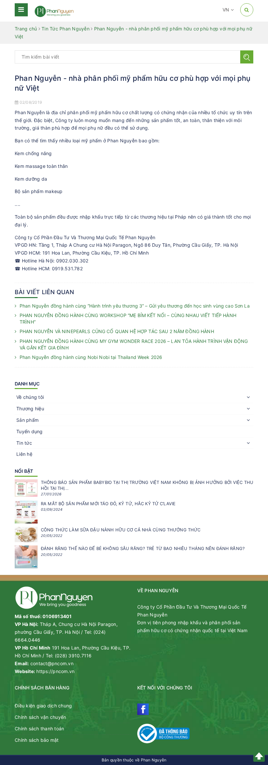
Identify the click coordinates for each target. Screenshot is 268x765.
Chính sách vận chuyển (40, 717)
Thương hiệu (30, 408)
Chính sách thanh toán (39, 728)
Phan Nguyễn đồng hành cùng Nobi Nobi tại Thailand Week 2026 (91, 357)
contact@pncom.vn (52, 663)
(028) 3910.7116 (73, 655)
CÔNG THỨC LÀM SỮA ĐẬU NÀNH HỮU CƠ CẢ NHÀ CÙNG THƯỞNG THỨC (120, 529)
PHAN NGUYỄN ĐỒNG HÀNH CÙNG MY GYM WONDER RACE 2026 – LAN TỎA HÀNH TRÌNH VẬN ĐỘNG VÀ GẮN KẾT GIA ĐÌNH (134, 344)
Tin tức (24, 443)
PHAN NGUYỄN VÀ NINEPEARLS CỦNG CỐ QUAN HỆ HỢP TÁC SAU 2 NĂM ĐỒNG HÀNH (117, 331)
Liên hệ (24, 454)
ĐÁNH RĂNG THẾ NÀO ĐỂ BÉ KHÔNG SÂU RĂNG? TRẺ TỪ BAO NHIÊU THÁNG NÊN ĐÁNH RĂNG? (143, 548)
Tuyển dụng (29, 431)
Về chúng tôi (30, 397)
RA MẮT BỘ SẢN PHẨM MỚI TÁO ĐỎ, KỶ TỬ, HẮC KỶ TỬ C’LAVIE (108, 503)
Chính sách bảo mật (37, 740)
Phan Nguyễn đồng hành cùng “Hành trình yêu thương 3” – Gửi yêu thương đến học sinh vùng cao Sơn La (135, 306)
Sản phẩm (27, 420)
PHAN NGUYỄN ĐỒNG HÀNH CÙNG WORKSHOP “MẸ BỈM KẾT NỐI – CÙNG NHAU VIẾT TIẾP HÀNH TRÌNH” (128, 318)
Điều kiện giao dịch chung (43, 705)
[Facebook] (143, 709)
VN (227, 9)
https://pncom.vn (55, 671)
